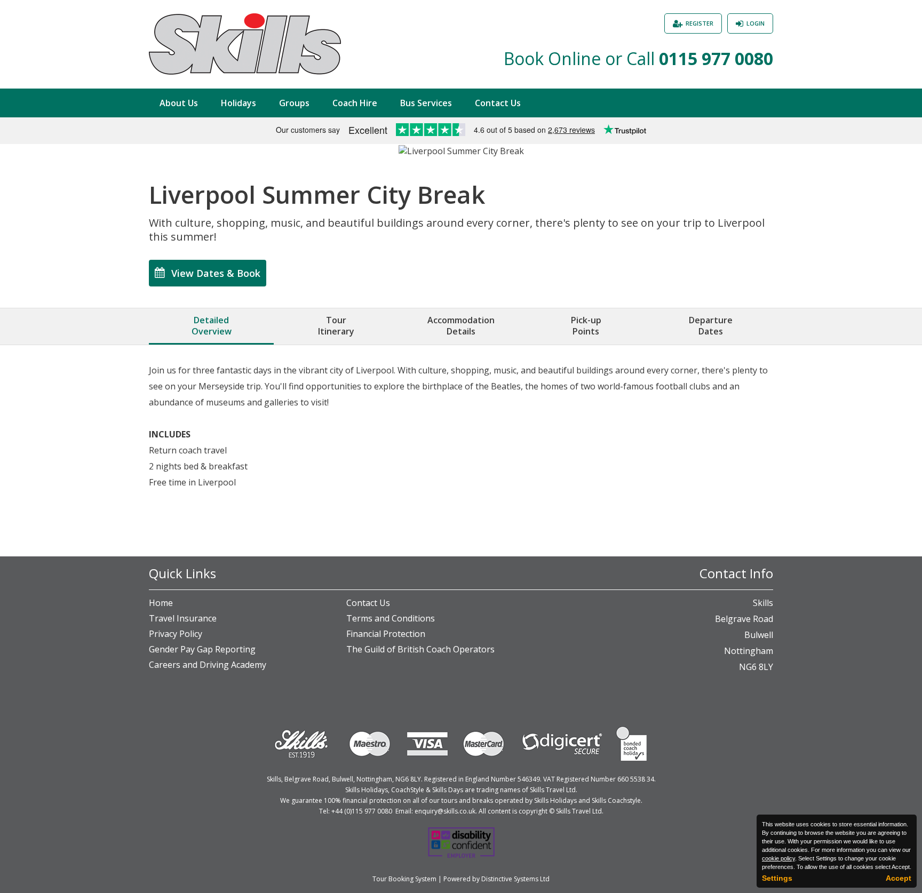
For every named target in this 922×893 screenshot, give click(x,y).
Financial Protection (385, 634)
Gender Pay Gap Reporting (202, 649)
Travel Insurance (183, 618)
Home (161, 603)
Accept (898, 878)
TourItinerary (336, 325)
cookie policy (778, 858)
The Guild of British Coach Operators (420, 649)
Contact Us (498, 103)
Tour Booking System (404, 878)
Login (755, 23)
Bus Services (426, 103)
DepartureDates (711, 325)
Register (699, 23)
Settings (777, 878)
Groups (294, 103)
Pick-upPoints (586, 325)
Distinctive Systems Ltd (515, 878)
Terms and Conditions (390, 618)
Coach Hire (354, 103)
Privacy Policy (175, 634)
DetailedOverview (212, 325)
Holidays (238, 103)
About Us (179, 103)
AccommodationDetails (461, 325)
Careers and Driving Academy (207, 665)
